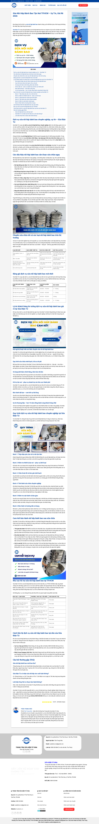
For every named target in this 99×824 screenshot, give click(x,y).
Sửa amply (40, 801)
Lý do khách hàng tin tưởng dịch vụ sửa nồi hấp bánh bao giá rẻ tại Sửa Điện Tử (33, 79)
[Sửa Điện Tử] (17, 5)
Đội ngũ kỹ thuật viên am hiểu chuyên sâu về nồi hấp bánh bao (30, 81)
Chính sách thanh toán (69, 805)
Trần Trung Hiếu (28, 711)
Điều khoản (66, 793)
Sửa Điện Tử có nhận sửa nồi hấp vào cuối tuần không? (28, 113)
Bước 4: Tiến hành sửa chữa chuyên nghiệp (26, 99)
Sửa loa (39, 797)
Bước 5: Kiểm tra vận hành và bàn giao (24, 101)
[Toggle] (38, 809)
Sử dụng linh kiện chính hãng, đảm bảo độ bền (26, 85)
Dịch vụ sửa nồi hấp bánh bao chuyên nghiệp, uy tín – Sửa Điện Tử (30, 72)
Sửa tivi (39, 793)
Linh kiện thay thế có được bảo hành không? (26, 115)
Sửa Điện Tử (16, 29)
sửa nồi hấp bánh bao (32, 24)
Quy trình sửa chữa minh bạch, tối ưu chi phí (26, 83)
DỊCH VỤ (35, 5)
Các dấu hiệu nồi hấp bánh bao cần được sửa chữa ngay (27, 74)
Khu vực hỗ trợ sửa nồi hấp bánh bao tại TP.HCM (25, 106)
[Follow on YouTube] (29, 751)
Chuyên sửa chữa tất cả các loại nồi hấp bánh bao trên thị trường (30, 76)
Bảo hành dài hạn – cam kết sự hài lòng (25, 88)
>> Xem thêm (41, 808)
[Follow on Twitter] (15, 813)
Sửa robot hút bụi (41, 805)
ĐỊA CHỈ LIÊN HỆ (61, 5)
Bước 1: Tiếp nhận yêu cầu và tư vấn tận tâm (26, 94)
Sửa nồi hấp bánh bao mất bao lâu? (24, 112)
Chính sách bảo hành (69, 797)
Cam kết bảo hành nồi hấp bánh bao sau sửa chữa (26, 104)
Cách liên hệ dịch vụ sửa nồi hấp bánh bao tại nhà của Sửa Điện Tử (30, 108)
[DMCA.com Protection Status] (41, 810)
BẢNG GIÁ (43, 5)
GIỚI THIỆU (28, 5)
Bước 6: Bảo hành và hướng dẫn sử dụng (25, 103)
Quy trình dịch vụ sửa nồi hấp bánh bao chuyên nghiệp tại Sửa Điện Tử (31, 92)
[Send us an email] (26, 751)
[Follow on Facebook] (24, 751)
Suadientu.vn (19, 809)
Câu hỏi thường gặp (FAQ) (20, 110)
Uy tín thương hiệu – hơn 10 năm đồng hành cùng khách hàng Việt (31, 90)
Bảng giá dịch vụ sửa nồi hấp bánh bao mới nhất (25, 77)
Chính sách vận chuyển (69, 801)
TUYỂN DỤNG (52, 5)
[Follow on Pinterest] (18, 813)
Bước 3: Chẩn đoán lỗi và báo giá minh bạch (26, 97)
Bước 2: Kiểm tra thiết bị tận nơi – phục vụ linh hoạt (28, 95)
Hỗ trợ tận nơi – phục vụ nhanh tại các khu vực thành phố (29, 86)
